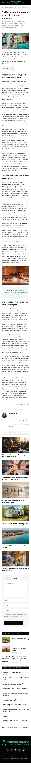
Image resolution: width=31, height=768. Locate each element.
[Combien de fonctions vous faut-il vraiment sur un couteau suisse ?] (6, 640)
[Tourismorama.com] (15, 2)
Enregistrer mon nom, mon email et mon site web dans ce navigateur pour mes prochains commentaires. (15, 616)
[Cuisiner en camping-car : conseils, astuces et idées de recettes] (15, 558)
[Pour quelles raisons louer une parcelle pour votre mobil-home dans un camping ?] (15, 513)
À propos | (12, 758)
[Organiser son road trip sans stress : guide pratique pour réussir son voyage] (6, 659)
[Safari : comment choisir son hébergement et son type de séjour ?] (6, 649)
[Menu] (3, 2)
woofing (6, 727)
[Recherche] (28, 2)
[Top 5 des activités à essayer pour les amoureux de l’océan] (15, 490)
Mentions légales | (19, 758)
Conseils (11, 7)
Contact (26, 758)
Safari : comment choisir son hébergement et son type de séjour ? (19, 648)
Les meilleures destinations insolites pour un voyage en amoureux (15, 293)
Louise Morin (13, 413)
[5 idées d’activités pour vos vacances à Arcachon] (15, 536)
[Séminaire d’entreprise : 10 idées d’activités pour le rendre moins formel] (15, 468)
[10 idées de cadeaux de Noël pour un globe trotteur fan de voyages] (15, 445)
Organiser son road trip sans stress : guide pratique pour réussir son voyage (19, 658)
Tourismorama (5, 7)
